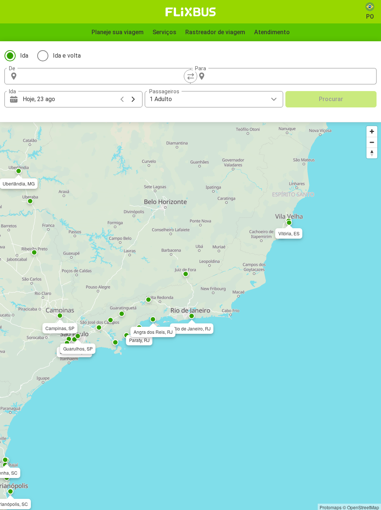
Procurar (331, 99)
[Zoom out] (371, 142)
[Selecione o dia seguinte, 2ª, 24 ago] (133, 99)
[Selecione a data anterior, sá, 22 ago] (122, 99)
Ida (24, 55)
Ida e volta (67, 55)
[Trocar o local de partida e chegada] (190, 76)
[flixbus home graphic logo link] (190, 12)
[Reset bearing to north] (371, 153)
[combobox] (104, 76)
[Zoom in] (371, 131)
